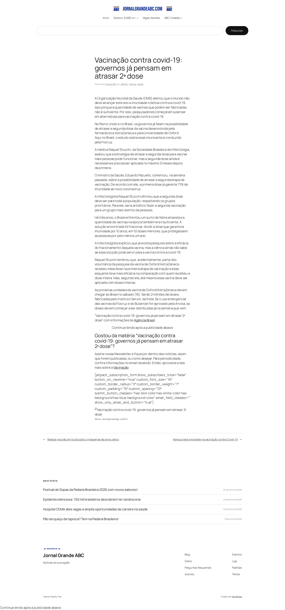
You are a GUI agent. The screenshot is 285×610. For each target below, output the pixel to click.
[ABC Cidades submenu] (181, 18)
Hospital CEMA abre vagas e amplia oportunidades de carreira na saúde (95, 509)
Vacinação (121, 367)
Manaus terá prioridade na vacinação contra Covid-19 (205, 439)
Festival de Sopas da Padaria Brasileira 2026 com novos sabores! (90, 490)
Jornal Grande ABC (63, 555)
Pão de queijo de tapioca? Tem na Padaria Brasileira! (81, 519)
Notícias (132, 84)
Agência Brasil (144, 320)
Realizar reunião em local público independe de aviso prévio (83, 439)
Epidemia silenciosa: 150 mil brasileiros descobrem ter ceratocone (92, 499)
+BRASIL (124, 84)
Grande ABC (110, 84)
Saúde (140, 84)
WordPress (237, 596)
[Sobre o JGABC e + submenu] (137, 18)
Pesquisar (237, 30)
